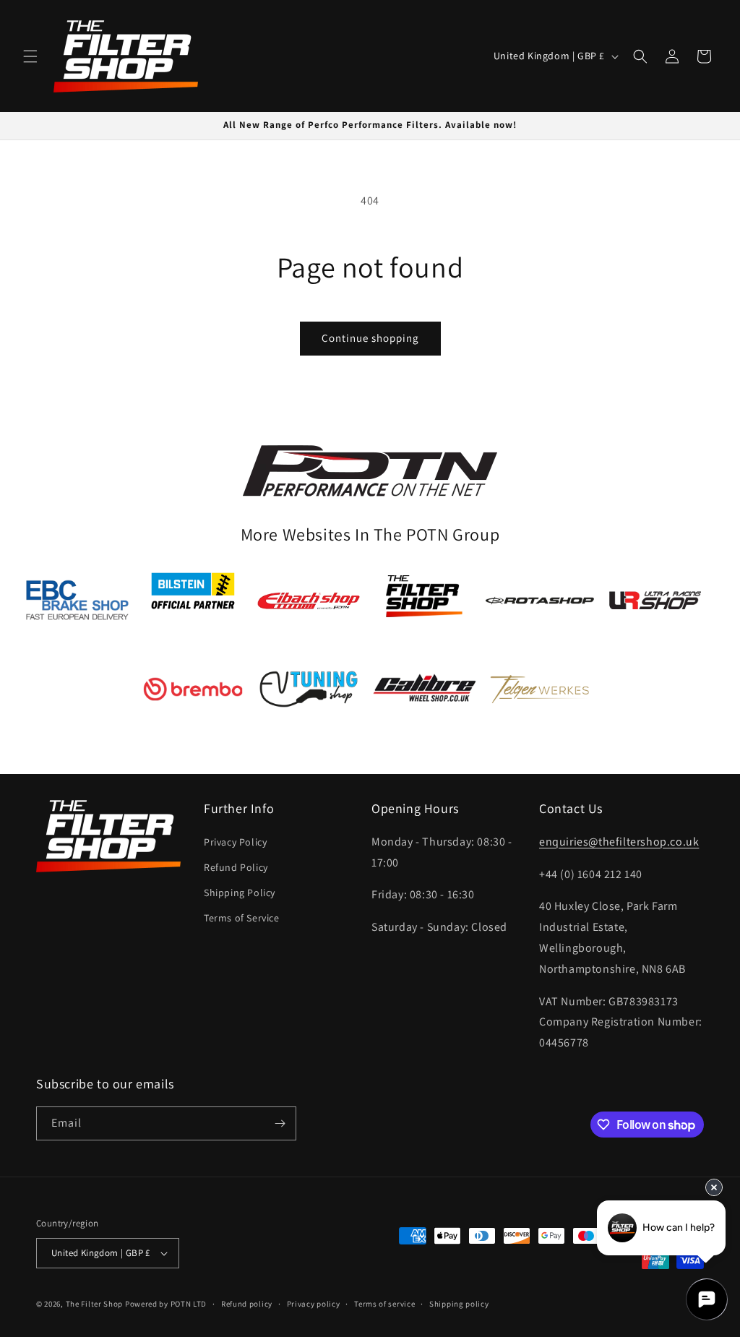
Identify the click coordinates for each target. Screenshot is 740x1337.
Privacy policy (313, 1304)
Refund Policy (236, 867)
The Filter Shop (95, 1304)
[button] (30, 56)
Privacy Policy (235, 841)
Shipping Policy (239, 892)
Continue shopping (370, 338)
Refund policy (246, 1304)
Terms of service (384, 1304)
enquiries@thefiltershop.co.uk (619, 841)
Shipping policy (459, 1304)
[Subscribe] (280, 1123)
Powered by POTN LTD (166, 1304)
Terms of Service (242, 917)
